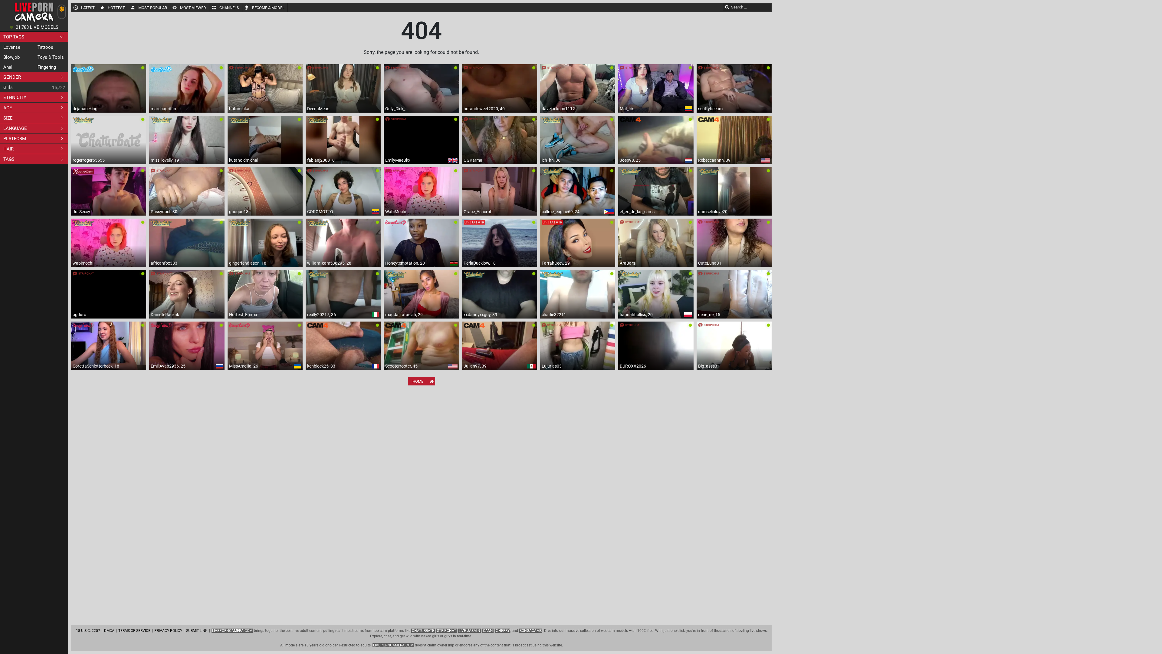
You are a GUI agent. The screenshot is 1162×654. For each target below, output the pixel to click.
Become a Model (268, 7)
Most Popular (152, 7)
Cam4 (488, 631)
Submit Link (197, 631)
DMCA (109, 631)
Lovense (11, 47)
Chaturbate (423, 631)
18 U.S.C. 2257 (88, 631)
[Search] (727, 7)
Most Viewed (193, 7)
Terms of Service (134, 631)
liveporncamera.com (393, 645)
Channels (229, 7)
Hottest (116, 7)
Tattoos (45, 47)
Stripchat (446, 631)
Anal (7, 67)
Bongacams (531, 631)
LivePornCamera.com (232, 631)
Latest (88, 7)
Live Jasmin (469, 631)
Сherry (503, 631)
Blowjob (11, 57)
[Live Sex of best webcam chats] (34, 21)
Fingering (47, 67)
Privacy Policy (168, 631)
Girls (8, 87)
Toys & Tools (51, 57)
